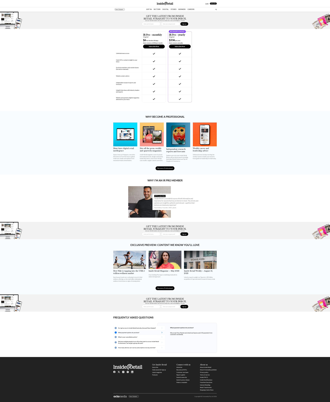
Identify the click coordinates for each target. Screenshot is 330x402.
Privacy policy (204, 372)
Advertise (179, 367)
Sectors (157, 9)
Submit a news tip (181, 377)
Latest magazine (157, 372)
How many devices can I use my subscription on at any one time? (137, 347)
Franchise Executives (206, 382)
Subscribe (213, 3)
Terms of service (205, 375)
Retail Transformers (206, 387)
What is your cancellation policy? (127, 337)
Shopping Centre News (206, 390)
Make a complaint (181, 382)
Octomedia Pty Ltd (207, 396)
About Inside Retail (205, 367)
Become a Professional (165, 168)
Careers (191, 9)
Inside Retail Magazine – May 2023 (164, 271)
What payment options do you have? (128, 332)
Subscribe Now (154, 46)
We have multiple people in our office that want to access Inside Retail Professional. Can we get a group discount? (138, 342)
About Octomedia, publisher (208, 370)
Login (207, 3)
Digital (165, 9)
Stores (173, 9)
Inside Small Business (206, 380)
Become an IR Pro (181, 370)
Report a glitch (180, 375)
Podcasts (155, 375)
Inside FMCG (204, 377)
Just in (149, 9)
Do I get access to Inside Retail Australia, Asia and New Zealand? (137, 328)
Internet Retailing (205, 385)
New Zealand (119, 9)
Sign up (184, 24)
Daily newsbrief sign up (159, 370)
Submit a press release (182, 380)
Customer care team (182, 372)
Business (181, 9)
